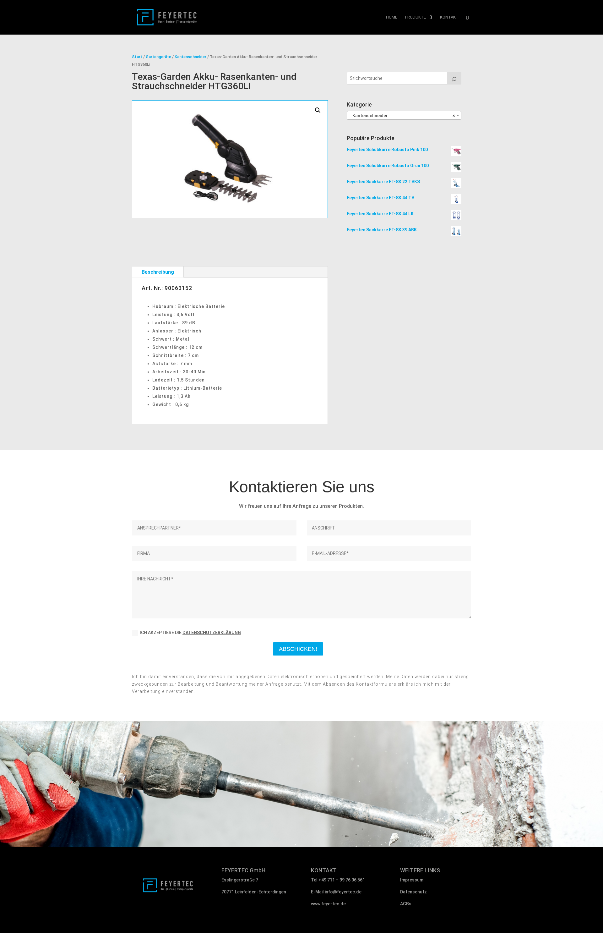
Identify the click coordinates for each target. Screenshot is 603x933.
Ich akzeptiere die (190, 632)
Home (391, 17)
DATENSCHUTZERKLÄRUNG (211, 632)
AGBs (405, 903)
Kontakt (449, 17)
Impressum (411, 879)
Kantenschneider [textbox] (402, 115)
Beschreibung (158, 272)
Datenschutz (413, 891)
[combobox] (404, 115)
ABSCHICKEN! (298, 649)
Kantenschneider (190, 56)
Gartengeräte (158, 56)
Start (137, 56)
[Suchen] (454, 78)
